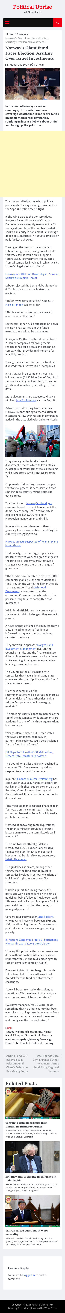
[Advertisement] (32, 164)
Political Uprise (32, 7)
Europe (8, 1028)
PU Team (39, 65)
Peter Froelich (21, 1043)
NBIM (47, 1032)
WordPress (50, 1308)
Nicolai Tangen (14, 305)
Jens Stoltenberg (26, 400)
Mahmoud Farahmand (28, 1032)
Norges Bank (33, 1035)
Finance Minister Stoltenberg (35, 779)
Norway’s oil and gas (39, 503)
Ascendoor (24, 1308)
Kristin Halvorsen (16, 859)
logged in (29, 1275)
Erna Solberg (45, 917)
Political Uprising (42, 1043)
